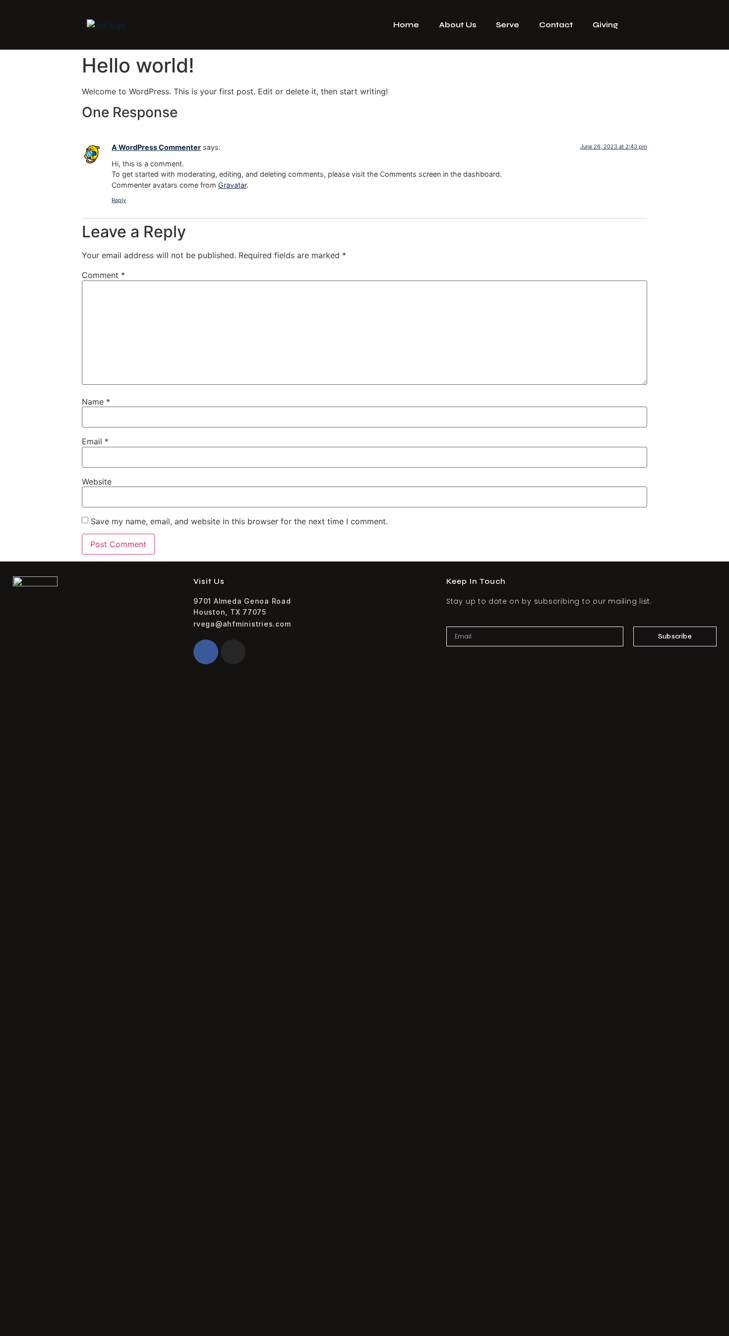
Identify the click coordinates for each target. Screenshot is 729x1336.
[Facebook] (205, 651)
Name (96, 402)
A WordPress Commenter (156, 147)
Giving (605, 24)
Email (95, 441)
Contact (556, 24)
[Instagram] (233, 651)
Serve (507, 24)
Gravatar (232, 185)
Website (97, 482)
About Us (457, 24)
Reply (119, 200)
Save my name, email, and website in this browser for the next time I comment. (239, 521)
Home (406, 24)
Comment (103, 275)
